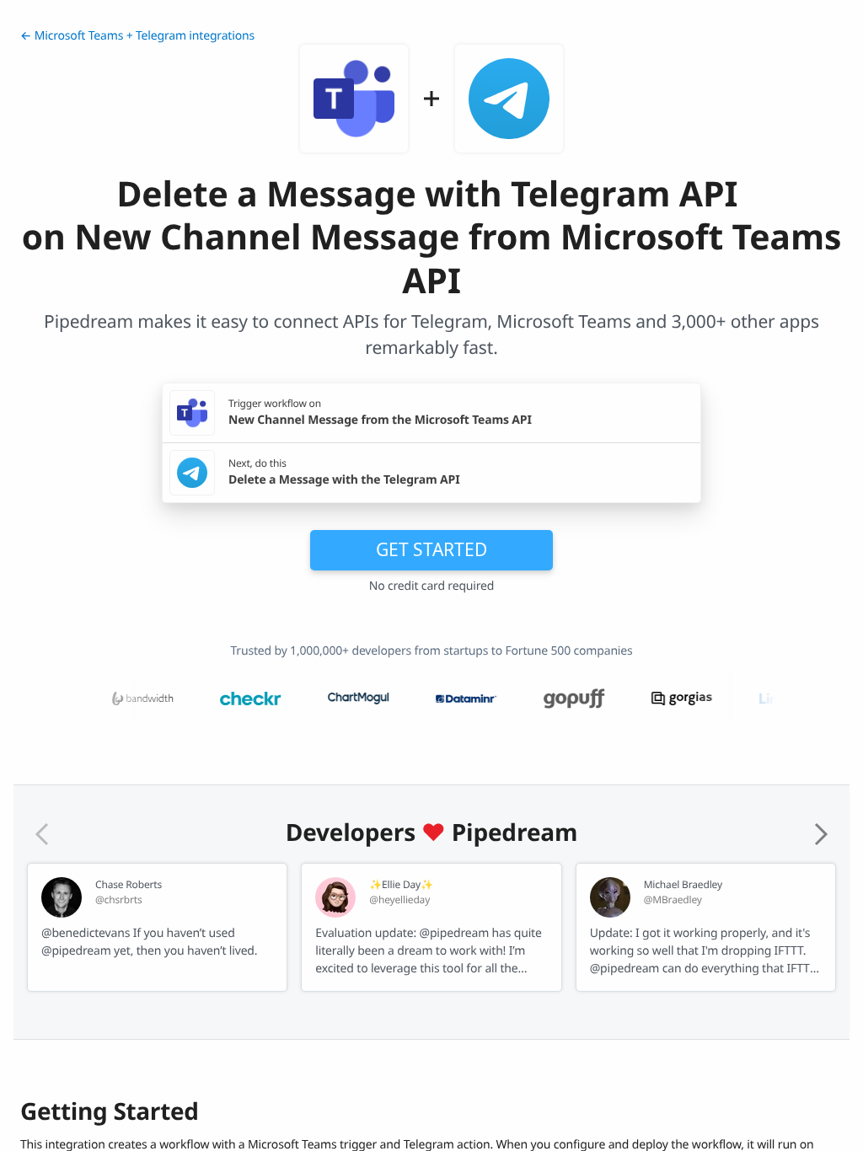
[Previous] (42, 834)
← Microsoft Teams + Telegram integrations (137, 36)
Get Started (431, 549)
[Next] (821, 834)
